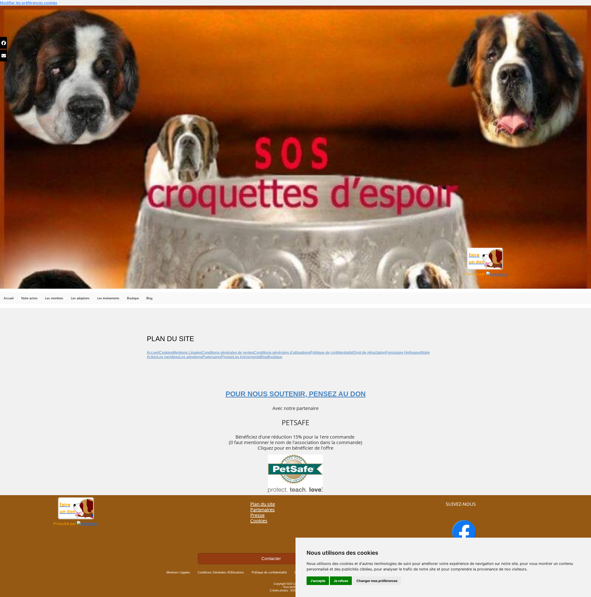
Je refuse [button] (341, 581)
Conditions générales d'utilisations (282, 353)
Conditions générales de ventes (228, 353)
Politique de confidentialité (331, 353)
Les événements (246, 357)
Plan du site (262, 504)
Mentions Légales (187, 353)
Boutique (275, 357)
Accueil (153, 353)
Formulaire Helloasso (403, 353)
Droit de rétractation (369, 353)
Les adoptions (190, 357)
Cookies (166, 353)
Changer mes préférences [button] (377, 581)
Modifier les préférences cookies (28, 2)
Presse (227, 357)
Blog (264, 357)
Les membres (168, 357)
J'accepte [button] (317, 581)
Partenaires (211, 357)
